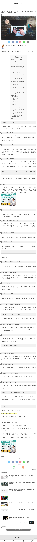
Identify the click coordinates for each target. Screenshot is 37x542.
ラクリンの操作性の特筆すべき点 (18, 77)
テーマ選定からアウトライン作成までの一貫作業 (18, 85)
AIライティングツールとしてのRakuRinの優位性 (17, 96)
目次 (18, 57)
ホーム (7, 539)
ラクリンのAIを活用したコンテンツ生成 (18, 75)
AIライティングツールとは (17, 61)
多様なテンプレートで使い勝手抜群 (18, 87)
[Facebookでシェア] (13, 42)
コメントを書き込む (18, 529)
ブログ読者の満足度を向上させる (18, 107)
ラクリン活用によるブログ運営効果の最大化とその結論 (18, 116)
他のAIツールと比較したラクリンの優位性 (18, 99)
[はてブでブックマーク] (16, 42)
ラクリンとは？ (15, 70)
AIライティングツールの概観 (17, 59)
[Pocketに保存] (20, 42)
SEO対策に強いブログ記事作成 (18, 106)
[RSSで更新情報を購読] (23, 467)
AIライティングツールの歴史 (17, 63)
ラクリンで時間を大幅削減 (17, 90)
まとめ (13, 118)
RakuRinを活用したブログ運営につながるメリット (18, 104)
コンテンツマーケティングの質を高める (18, 110)
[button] (28, 42)
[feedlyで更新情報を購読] (14, 467)
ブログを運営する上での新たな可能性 (18, 113)
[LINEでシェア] (24, 42)
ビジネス (3, 456)
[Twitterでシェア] (9, 42)
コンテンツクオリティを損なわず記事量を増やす (18, 93)
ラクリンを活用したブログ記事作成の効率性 (18, 82)
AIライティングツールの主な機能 (18, 64)
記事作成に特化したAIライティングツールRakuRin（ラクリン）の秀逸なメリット (18, 68)
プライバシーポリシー (18, 539)
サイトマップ (30, 539)
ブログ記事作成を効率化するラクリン (18, 79)
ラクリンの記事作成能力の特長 (18, 72)
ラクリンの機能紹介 (16, 89)
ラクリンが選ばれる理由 (17, 101)
